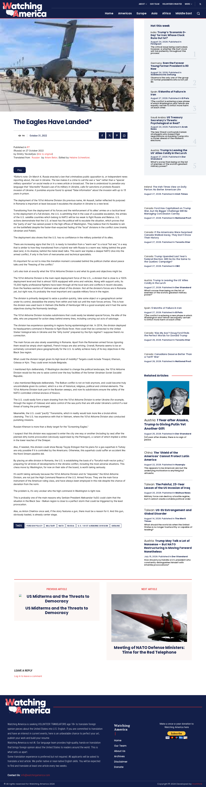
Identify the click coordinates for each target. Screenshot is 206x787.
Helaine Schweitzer (79, 157)
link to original (45, 154)
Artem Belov (51, 157)
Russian (36, 157)
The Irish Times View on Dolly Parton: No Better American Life (165, 188)
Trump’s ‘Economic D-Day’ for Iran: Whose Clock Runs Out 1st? (168, 35)
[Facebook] (102, 135)
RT (28, 147)
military (50, 526)
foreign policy (34, 526)
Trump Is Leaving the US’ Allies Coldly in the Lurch (169, 152)
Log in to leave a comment (28, 676)
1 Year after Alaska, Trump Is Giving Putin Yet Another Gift (166, 424)
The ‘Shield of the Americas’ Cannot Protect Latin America (166, 456)
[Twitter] (200, 4)
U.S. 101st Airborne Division (93, 526)
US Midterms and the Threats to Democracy (56, 610)
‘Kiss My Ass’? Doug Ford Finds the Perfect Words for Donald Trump (166, 334)
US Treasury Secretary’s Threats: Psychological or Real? (167, 120)
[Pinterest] (117, 135)
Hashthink (197, 783)
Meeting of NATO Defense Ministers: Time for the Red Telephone (149, 650)
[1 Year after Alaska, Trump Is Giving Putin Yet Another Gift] (168, 398)
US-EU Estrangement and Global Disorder (168, 512)
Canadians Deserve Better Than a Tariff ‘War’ (168, 356)
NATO (61, 526)
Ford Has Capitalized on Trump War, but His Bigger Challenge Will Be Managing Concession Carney (167, 211)
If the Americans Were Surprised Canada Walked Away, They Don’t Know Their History (168, 235)
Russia (70, 526)
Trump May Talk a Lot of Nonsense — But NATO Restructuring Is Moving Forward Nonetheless (168, 546)
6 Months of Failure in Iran (168, 93)
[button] (198, 13)
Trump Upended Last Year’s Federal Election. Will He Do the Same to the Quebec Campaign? (167, 259)
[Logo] (23, 9)
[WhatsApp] (124, 135)
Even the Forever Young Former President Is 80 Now (169, 65)
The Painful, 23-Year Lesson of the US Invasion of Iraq (167, 486)
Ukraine (116, 526)
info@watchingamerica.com (35, 775)
